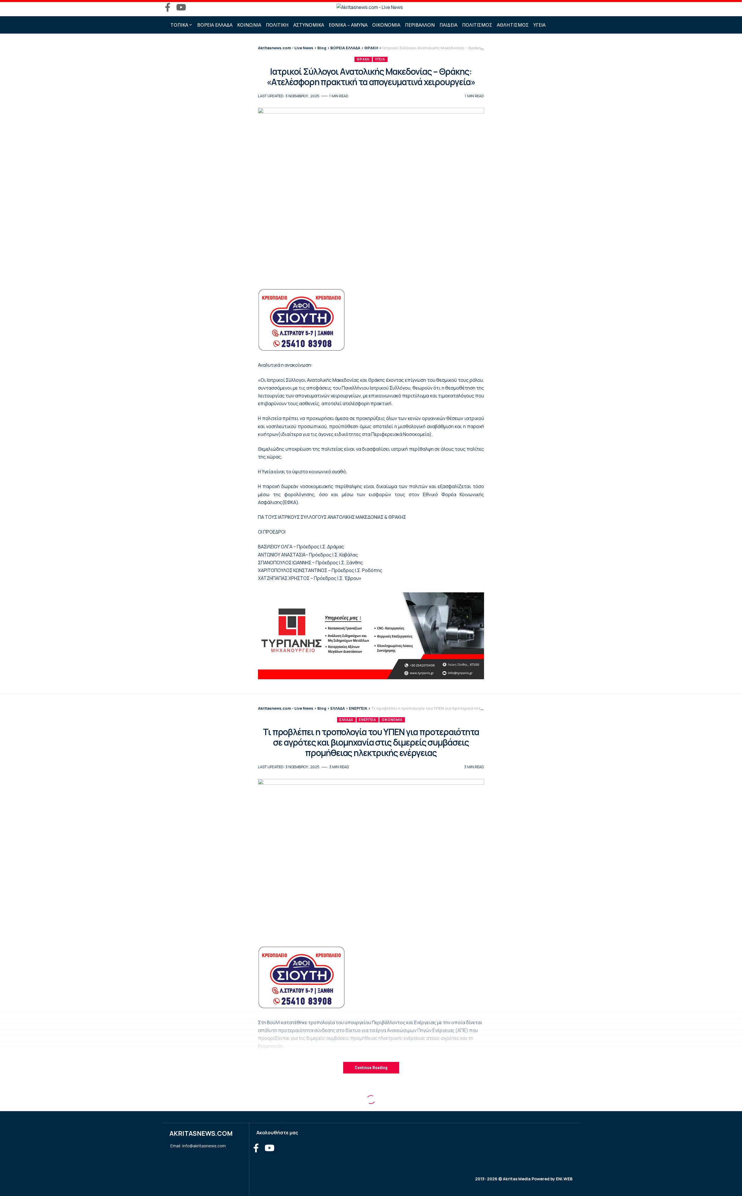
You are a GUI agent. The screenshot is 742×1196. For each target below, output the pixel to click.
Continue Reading (371, 1067)
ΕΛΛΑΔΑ (346, 719)
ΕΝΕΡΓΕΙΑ (367, 719)
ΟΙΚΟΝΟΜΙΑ (392, 719)
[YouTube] (181, 7)
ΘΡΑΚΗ (363, 59)
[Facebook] (167, 7)
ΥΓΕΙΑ (380, 59)
